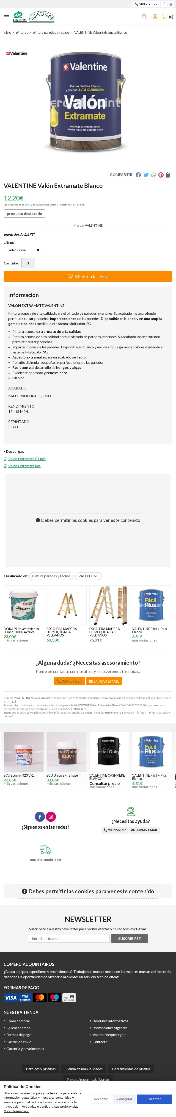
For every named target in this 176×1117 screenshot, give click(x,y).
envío (27, 204)
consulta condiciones (45, 859)
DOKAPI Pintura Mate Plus (148, 630)
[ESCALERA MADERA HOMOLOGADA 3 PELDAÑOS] (24, 605)
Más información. (16, 1111)
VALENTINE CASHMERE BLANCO (64, 777)
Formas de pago (18, 1034)
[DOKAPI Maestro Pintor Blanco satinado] (152, 752)
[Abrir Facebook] (164, 4)
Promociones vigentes (110, 1027)
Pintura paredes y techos (31, 709)
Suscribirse (129, 938)
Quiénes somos (18, 1027)
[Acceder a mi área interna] (155, 16)
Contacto (100, 1041)
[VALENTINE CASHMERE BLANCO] (66, 752)
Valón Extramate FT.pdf (27, 458)
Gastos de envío (18, 1041)
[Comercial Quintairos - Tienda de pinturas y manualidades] (33, 16)
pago (38, 204)
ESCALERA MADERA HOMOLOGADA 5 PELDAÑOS (62, 632)
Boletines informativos (110, 1021)
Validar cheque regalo (109, 1034)
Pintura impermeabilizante (88, 1079)
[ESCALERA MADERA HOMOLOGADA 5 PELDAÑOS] (66, 605)
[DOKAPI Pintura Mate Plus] (152, 605)
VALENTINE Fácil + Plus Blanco (106, 630)
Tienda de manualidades (84, 1069)
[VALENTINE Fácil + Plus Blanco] (109, 605)
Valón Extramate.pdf (24, 466)
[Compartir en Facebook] (138, 175)
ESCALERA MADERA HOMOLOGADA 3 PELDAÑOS (19, 632)
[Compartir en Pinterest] (160, 175)
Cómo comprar (18, 1021)
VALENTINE (73, 709)
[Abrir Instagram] (171, 4)
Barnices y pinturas (41, 1069)
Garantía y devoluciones (25, 1048)
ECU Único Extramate (19, 775)
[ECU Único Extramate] (24, 752)
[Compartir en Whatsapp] (153, 175)
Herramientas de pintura (131, 1069)
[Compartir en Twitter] (146, 175)
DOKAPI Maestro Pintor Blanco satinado (150, 777)
